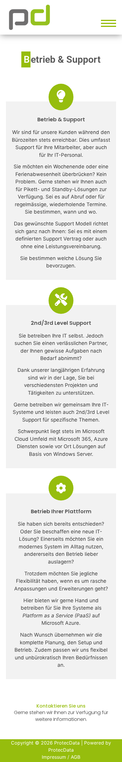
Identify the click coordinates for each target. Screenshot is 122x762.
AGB (75, 757)
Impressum (54, 757)
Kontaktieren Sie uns (61, 706)
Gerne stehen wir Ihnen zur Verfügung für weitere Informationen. (61, 715)
